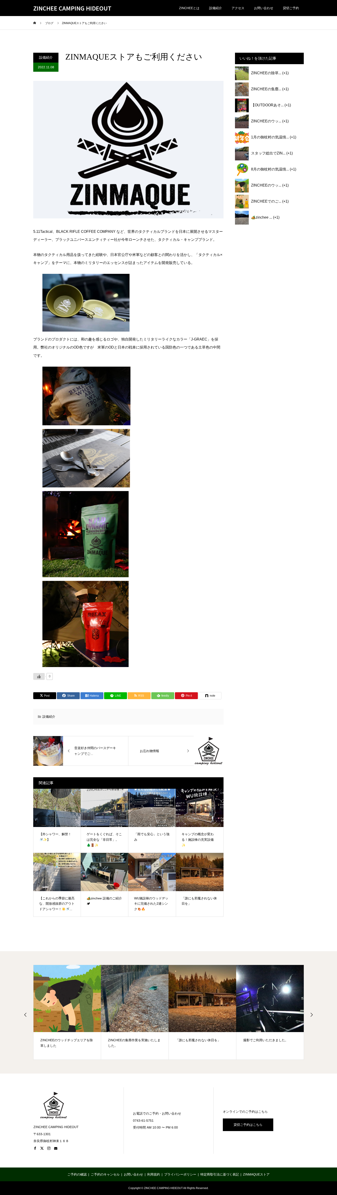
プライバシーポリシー (180, 1174)
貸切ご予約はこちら (248, 1124)
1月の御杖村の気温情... (270, 137)
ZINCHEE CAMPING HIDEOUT (72, 8)
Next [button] (311, 1014)
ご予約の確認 (77, 1174)
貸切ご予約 (291, 8)
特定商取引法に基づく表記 (219, 1174)
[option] (67, 1012)
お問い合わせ (263, 8)
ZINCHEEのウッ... (266, 121)
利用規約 (153, 1174)
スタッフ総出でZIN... (268, 153)
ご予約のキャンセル (105, 1174)
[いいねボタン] (39, 676)
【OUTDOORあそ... (267, 105)
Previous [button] (25, 1014)
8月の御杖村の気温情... (270, 169)
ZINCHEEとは (189, 8)
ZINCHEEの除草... (266, 73)
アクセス (238, 8)
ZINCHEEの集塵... (266, 89)
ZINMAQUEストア (256, 1174)
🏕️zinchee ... (261, 217)
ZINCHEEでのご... (266, 201)
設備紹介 (215, 8)
